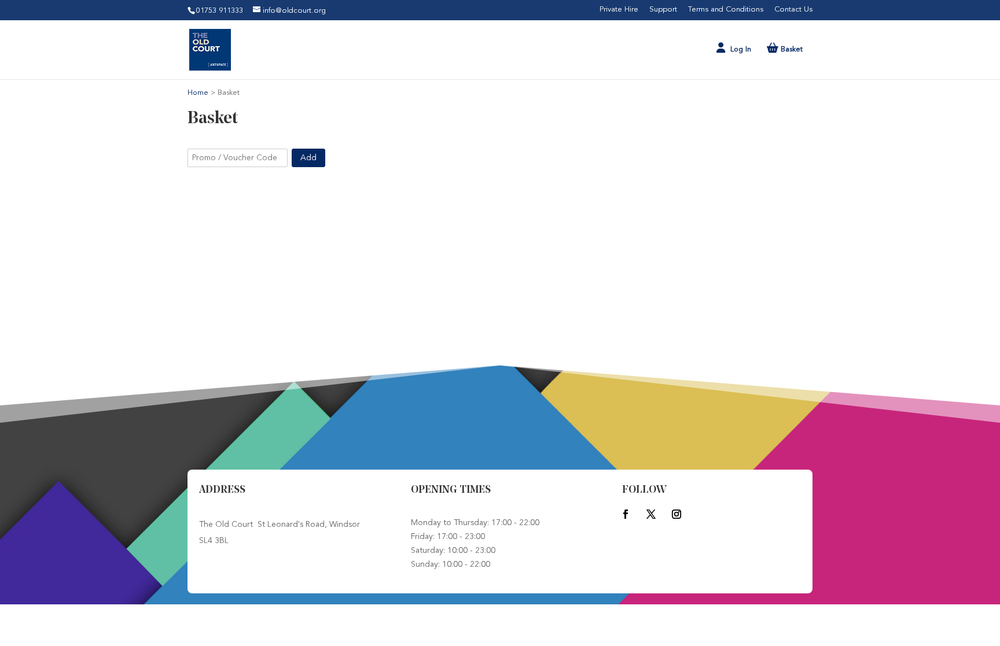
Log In (740, 49)
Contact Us (793, 9)
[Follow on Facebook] (625, 514)
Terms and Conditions (725, 9)
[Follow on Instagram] (676, 514)
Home (199, 93)
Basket (790, 49)
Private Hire (619, 9)
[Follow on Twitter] (651, 514)
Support (663, 9)
